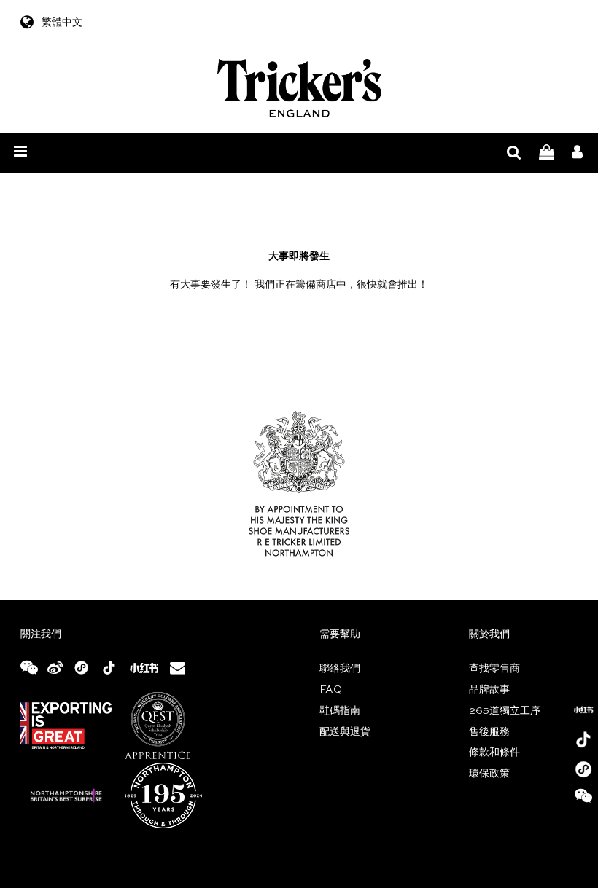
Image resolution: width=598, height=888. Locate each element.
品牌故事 (489, 690)
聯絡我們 (339, 669)
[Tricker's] (299, 88)
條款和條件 (494, 752)
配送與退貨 (344, 732)
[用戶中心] (577, 153)
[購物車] (546, 153)
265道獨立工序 (504, 711)
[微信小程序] (583, 769)
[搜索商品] (514, 153)
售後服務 (489, 732)
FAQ (330, 690)
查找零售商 (494, 669)
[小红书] (583, 709)
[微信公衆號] (583, 799)
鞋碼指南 (339, 711)
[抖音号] (583, 739)
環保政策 (489, 774)
